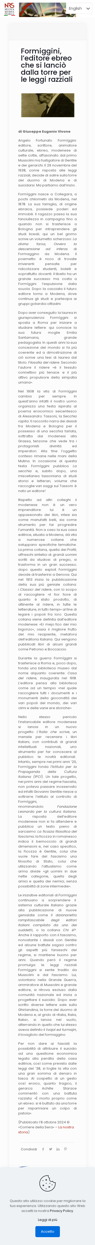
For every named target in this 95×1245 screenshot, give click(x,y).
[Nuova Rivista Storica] (9, 9)
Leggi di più (47, 1219)
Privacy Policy (61, 1210)
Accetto (47, 1231)
